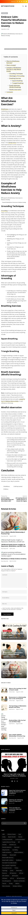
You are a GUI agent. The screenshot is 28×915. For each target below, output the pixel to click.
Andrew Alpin (5, 637)
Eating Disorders (6, 849)
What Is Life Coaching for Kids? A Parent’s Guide (13, 634)
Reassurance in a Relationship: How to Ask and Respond (13, 653)
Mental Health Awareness (7, 857)
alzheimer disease (11, 834)
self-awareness (13, 873)
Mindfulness (4, 109)
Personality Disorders (7, 868)
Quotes (11, 870)
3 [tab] (17, 781)
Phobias (16, 868)
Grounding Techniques (16, 73)
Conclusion (9, 92)
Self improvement (18, 486)
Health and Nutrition (6, 852)
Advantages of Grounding (16, 76)
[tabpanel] (14, 766)
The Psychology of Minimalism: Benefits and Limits (17, 706)
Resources (4, 873)
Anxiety (3, 837)
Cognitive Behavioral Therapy (8, 842)
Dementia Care (12, 844)
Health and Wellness (18, 852)
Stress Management (6, 881)
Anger (19, 834)
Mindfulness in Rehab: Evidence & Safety (13, 558)
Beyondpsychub (4, 536)
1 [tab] (12, 781)
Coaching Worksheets (20, 839)
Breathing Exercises (15, 78)
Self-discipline (15, 875)
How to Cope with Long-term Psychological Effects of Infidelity (14, 775)
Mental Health (13, 855)
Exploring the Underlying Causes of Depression (16, 800)
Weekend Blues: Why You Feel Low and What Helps (17, 721)
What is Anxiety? (11, 65)
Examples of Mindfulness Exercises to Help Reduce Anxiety (13, 69)
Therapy (11, 883)
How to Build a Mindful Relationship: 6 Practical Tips (13, 533)
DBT (19, 842)
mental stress (12, 142)
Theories (4, 883)
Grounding (4, 211)
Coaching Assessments (7, 839)
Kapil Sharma (12, 709)
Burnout (20, 837)
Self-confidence (5, 875)
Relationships (19, 870)
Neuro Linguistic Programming (9, 865)
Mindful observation (15, 89)
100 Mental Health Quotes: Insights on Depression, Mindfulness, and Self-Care (13, 545)
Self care (12, 878)
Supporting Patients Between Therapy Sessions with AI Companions (17, 792)
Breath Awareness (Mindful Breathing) (15, 86)
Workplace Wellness (17, 886)
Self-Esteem (4, 878)
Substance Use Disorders (19, 881)
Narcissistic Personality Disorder (9, 862)
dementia (4, 844)
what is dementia (6, 886)
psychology (4, 870)
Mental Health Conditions (7, 860)
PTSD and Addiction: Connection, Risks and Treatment (15, 809)
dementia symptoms (6, 847)
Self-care (21, 873)
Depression (16, 847)
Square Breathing (17, 81)
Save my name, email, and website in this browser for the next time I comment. (13, 609)
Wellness (6, 489)
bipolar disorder (12, 837)
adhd (3, 834)
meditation (4, 855)
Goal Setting (15, 849)
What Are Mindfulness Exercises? (12, 62)
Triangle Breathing (17, 83)
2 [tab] (14, 781)
